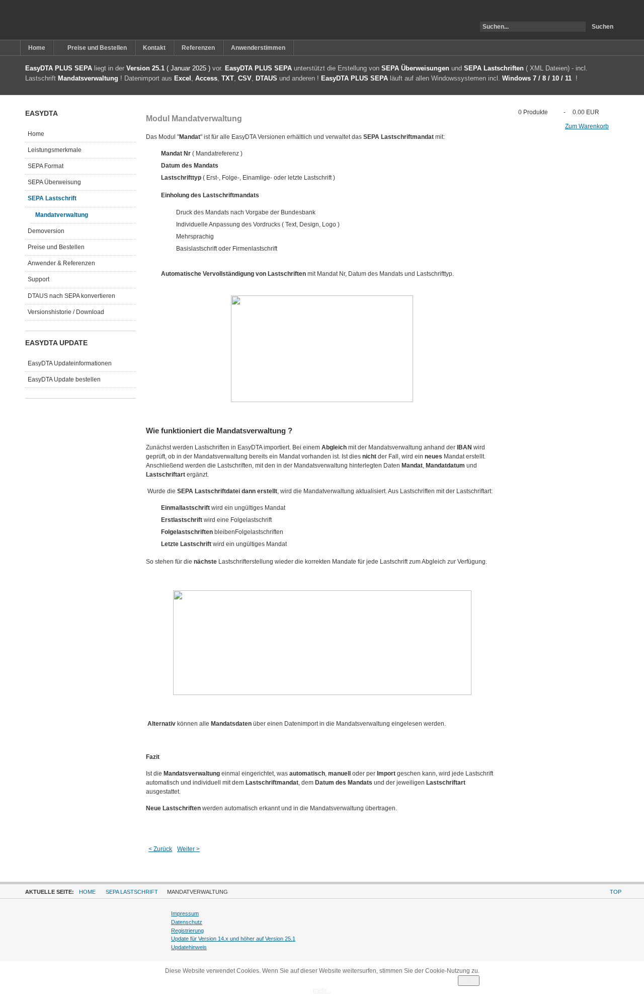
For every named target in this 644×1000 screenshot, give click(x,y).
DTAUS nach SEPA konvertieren (71, 295)
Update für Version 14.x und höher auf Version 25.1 (233, 939)
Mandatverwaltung (61, 214)
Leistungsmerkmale (55, 149)
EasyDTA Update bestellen (64, 379)
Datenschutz (186, 922)
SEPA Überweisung (54, 182)
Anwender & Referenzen (61, 263)
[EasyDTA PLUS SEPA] (72, 20)
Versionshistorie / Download (66, 312)
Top (615, 892)
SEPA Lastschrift (52, 198)
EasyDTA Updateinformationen (70, 363)
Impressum (185, 913)
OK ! (468, 980)
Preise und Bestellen (56, 247)
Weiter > (188, 849)
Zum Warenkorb (587, 126)
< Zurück (160, 849)
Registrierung (187, 931)
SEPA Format (45, 166)
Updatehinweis (189, 947)
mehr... (322, 990)
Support (38, 279)
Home (36, 133)
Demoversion (46, 231)
